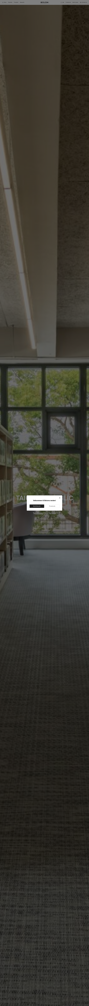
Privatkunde (52, 506)
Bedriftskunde (37, 506)
